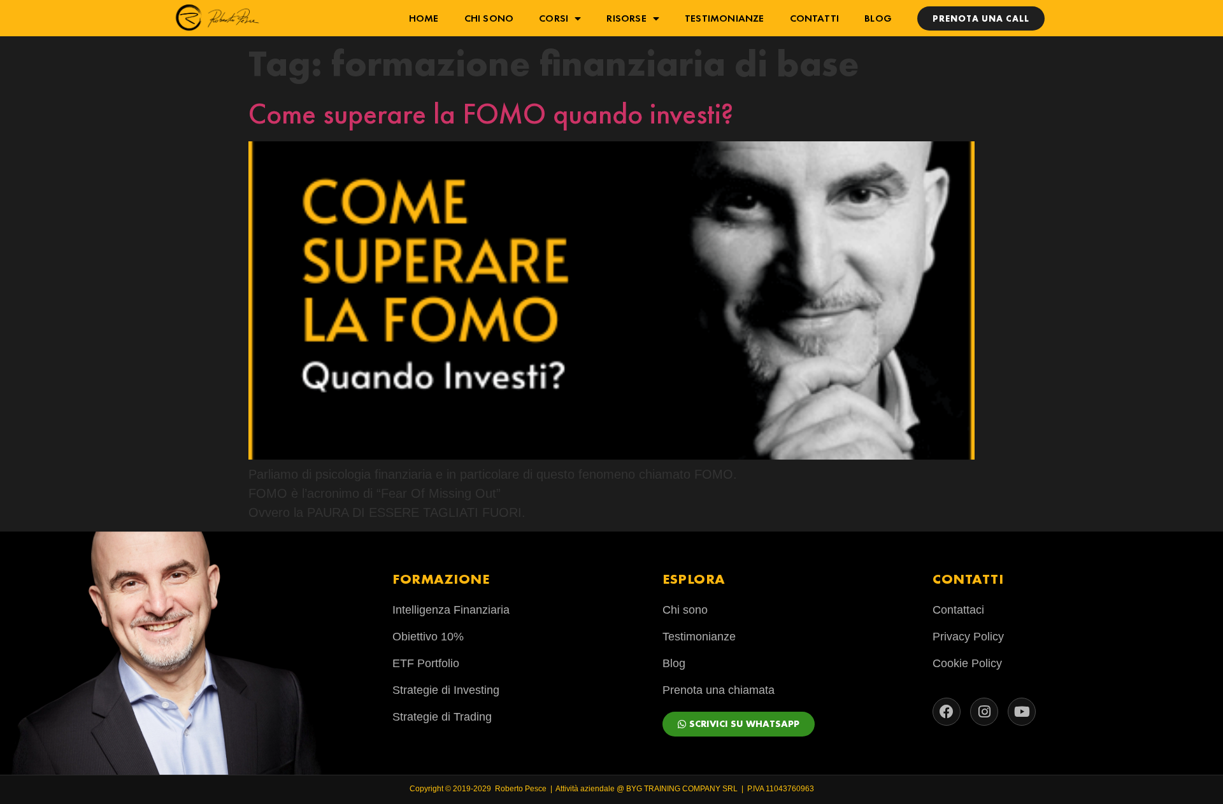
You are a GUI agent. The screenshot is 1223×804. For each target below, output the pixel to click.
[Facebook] (947, 712)
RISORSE (626, 18)
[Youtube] (1022, 712)
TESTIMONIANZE (724, 18)
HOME (424, 18)
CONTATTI (815, 18)
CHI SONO (489, 18)
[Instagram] (984, 712)
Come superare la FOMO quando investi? (490, 113)
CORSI (553, 18)
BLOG (878, 18)
